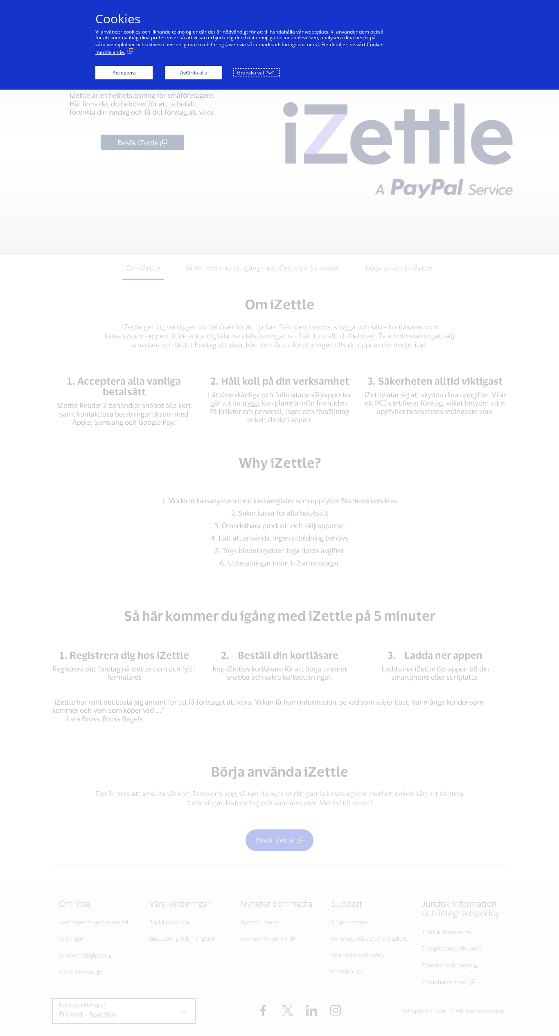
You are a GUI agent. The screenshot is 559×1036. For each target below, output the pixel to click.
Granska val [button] (250, 72)
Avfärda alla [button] (193, 72)
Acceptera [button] (124, 72)
